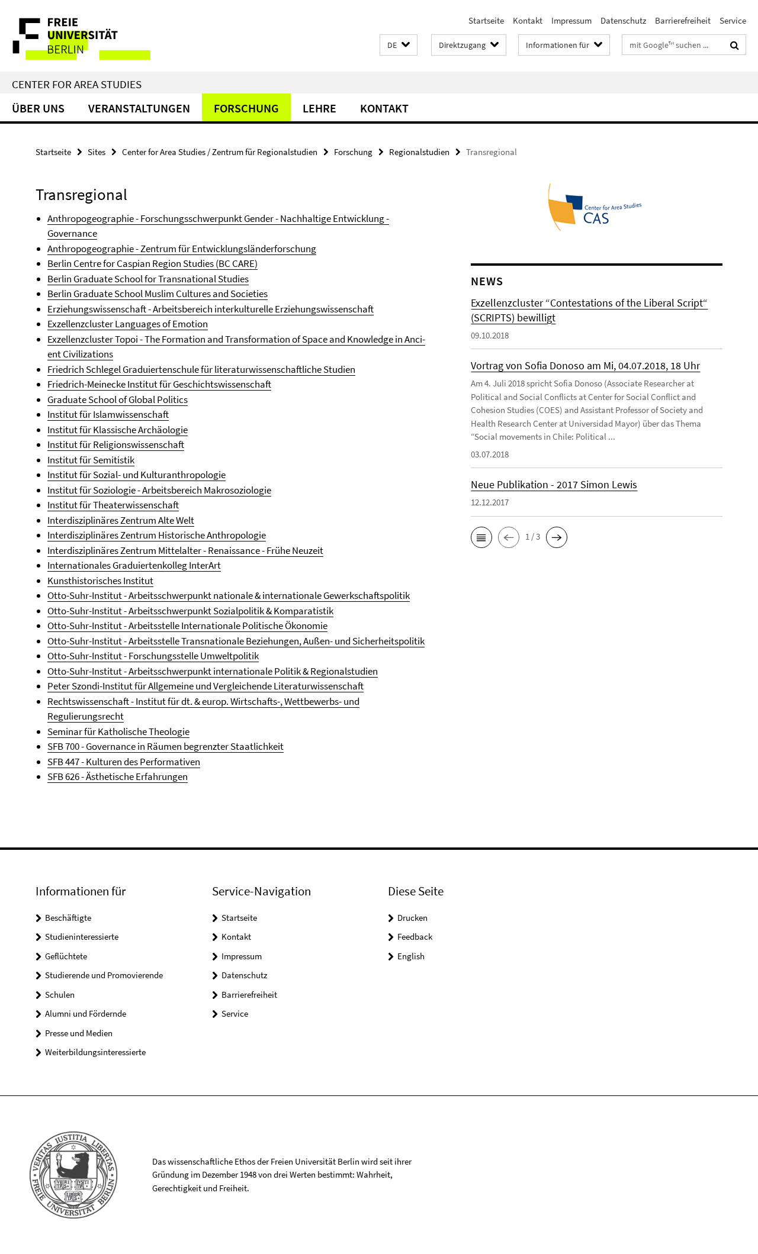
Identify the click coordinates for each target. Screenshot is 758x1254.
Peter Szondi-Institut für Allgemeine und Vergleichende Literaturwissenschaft (205, 685)
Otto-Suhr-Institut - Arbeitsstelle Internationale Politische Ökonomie (187, 625)
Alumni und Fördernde (85, 1013)
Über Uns (38, 108)
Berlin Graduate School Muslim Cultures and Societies (157, 293)
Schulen (60, 994)
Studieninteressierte (81, 936)
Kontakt (527, 20)
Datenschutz (623, 20)
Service (733, 20)
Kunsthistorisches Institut (100, 580)
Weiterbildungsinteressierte (95, 1052)
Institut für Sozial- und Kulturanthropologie (136, 474)
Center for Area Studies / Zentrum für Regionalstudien (219, 151)
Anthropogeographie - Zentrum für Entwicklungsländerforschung (181, 248)
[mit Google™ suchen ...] (735, 45)
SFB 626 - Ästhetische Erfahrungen (117, 776)
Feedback (414, 936)
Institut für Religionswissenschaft (115, 444)
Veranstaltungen (139, 108)
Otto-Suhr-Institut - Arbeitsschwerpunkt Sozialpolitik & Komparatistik (190, 610)
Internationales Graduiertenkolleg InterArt (134, 565)
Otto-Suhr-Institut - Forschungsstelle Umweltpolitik (153, 655)
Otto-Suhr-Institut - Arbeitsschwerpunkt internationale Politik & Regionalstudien (212, 671)
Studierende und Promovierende (104, 975)
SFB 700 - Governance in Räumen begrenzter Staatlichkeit (165, 746)
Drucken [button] (412, 917)
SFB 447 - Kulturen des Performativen (123, 761)
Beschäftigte (68, 917)
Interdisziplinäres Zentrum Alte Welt (120, 520)
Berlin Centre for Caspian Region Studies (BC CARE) (152, 263)
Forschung (246, 108)
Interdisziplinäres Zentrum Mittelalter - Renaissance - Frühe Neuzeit (185, 550)
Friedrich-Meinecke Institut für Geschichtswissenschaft (159, 384)
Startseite (486, 20)
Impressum (571, 20)
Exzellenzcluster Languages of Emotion (127, 323)
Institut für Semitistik (90, 459)
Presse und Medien (79, 1033)
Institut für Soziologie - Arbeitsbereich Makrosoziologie (159, 490)
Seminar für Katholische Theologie (118, 731)
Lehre (319, 108)
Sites (96, 151)
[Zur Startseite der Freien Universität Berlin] (99, 36)
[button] (398, 45)
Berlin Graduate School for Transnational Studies (148, 278)
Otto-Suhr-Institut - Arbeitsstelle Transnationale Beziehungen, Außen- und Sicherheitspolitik (236, 640)
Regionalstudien (419, 151)
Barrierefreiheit (683, 20)
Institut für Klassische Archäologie (117, 429)
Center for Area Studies (77, 84)
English (411, 956)
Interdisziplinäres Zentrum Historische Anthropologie (156, 534)
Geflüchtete (66, 956)
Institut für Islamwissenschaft (108, 414)
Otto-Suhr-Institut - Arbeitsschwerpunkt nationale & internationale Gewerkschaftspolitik (228, 595)
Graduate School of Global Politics (117, 399)
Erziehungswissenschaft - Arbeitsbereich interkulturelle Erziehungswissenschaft (210, 308)
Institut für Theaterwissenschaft (113, 504)
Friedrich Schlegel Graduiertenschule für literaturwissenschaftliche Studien (201, 369)
